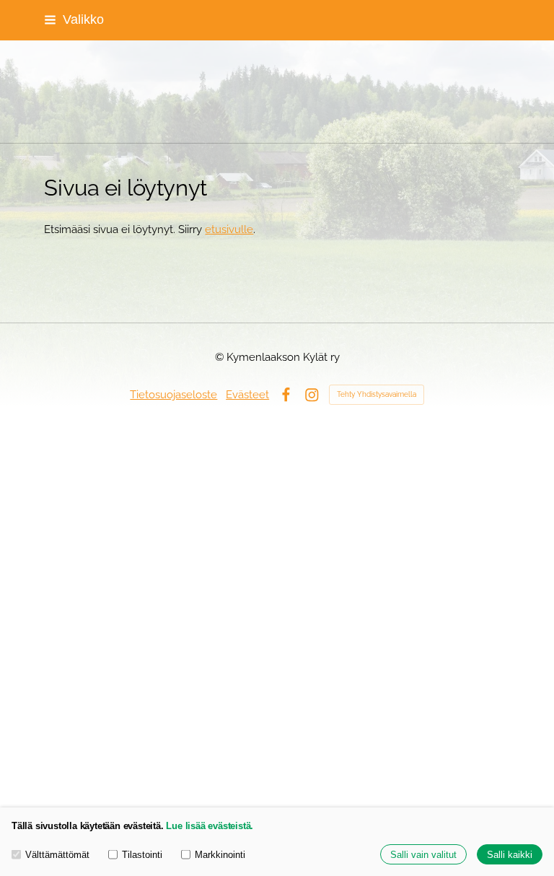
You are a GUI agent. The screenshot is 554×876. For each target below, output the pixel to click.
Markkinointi (220, 854)
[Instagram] (312, 395)
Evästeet (247, 394)
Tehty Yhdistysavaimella (376, 394)
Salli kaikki (509, 854)
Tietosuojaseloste (173, 394)
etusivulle (229, 229)
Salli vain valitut (423, 854)
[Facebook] (286, 395)
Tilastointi (142, 854)
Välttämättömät (57, 854)
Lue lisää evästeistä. (209, 825)
